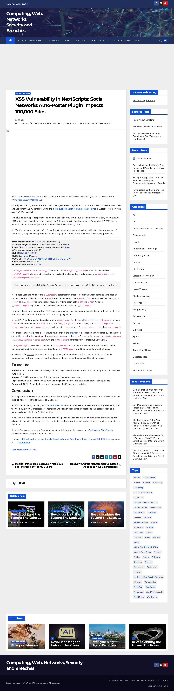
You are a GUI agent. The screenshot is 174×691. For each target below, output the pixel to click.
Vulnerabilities (150, 582)
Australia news (149, 477)
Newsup (43, 683)
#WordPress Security (101, 123)
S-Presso (137, 330)
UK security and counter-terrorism (148, 577)
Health (136, 242)
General (147, 517)
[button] (160, 40)
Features (137, 517)
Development (155, 507)
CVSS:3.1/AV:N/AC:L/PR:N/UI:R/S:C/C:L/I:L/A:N (49, 258)
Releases (156, 557)
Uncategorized (140, 357)
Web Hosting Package (144, 100)
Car (134, 221)
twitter (66, 247)
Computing (138, 487)
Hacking (149, 527)
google (154, 522)
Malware (156, 537)
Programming (139, 309)
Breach (137, 482)
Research (138, 562)
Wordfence (24, 442)
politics (137, 557)
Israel (147, 537)
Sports (136, 336)
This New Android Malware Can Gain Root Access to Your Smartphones (94, 465)
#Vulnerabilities (82, 123)
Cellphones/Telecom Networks (148, 228)
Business (146, 482)
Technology (152, 567)
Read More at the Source (23, 449)
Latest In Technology (143, 275)
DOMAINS (53, 40)
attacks (30, 354)
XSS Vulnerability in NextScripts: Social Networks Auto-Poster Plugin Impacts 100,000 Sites (65, 439)
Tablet (136, 343)
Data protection (140, 507)
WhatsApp (138, 587)
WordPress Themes (142, 370)
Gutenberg (138, 527)
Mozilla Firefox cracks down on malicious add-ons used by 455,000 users (39, 465)
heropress (138, 532)
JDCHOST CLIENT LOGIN (126, 40)
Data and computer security (146, 502)
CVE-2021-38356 (28, 253)
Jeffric (31, 522)
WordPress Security (154, 592)
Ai (134, 215)
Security (148, 562)
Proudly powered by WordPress (19, 683)
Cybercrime (139, 497)
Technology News (23, 93)
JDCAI (21, 120)
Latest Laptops (140, 282)
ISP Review (138, 269)
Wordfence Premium (52, 405)
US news (137, 582)
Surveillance (139, 567)
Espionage (152, 512)
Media (136, 542)
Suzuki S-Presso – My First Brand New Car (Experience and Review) (147, 136)
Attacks (137, 477)
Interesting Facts (141, 255)
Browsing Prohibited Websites (147, 126)
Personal (137, 302)
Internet (137, 262)
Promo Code (139, 316)
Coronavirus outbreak (143, 492)
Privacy (146, 557)
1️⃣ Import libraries (142, 158)
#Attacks (37, 123)
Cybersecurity (140, 235)
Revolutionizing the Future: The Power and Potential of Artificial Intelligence (148, 168)
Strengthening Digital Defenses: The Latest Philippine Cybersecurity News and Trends (149, 180)
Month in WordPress (142, 552)
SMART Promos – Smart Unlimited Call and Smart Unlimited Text (148, 395)
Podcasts (158, 552)
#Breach (47, 123)
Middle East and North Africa (146, 547)
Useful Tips (138, 363)
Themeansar (54, 683)
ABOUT (80, 40)
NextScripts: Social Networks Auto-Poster (75, 209)
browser (74, 332)
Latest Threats (140, 289)
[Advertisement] (87, 63)
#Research (58, 123)
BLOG (67, 40)
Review (136, 323)
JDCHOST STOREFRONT (30, 40)
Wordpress (138, 592)
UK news (137, 572)
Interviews (138, 537)
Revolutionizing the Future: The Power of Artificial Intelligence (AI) (148, 193)
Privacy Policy (99, 40)
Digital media (139, 512)
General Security (141, 522)
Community (157, 482)
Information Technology (145, 248)
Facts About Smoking (143, 120)
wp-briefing (152, 597)
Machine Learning (142, 296)
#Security (69, 123)
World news (139, 597)
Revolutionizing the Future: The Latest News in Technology (26, 518)
